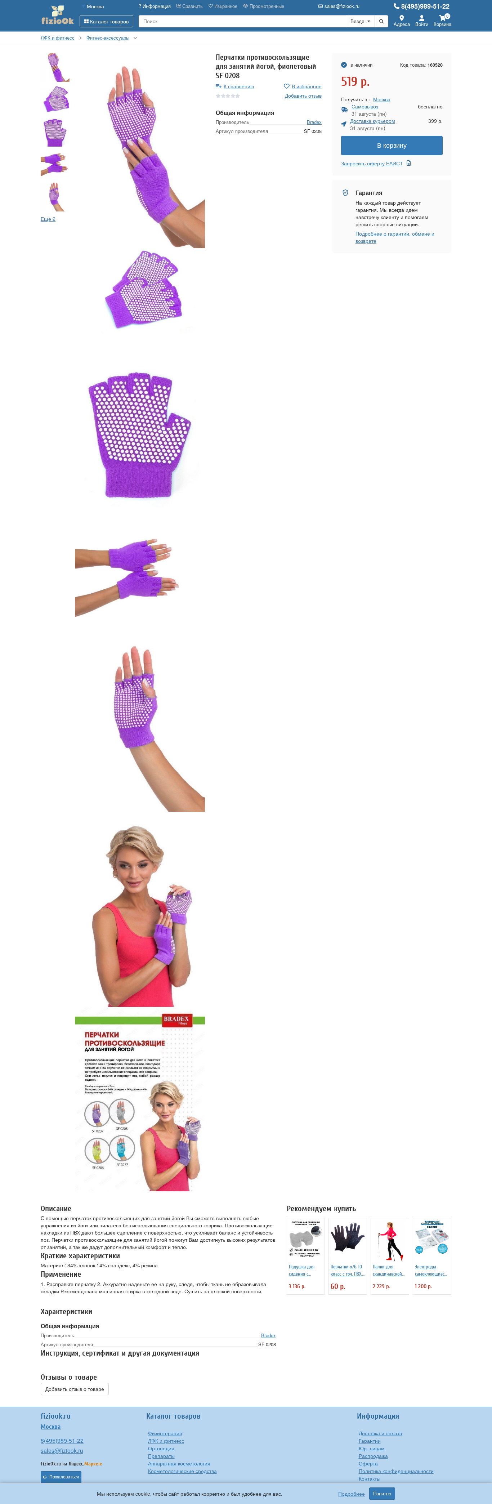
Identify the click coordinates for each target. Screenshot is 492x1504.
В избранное (307, 86)
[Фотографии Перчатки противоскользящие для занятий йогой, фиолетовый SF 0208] (140, 150)
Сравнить (192, 6)
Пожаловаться (64, 1477)
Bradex (314, 122)
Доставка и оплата (380, 1433)
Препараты (161, 1455)
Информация (156, 6)
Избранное (225, 6)
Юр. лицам (372, 1448)
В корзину (392, 145)
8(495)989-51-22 (425, 6)
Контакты (369, 1478)
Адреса (402, 24)
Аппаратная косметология (179, 1463)
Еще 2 (48, 218)
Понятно (382, 1493)
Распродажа (373, 1455)
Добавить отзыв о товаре (74, 1389)
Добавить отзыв (303, 95)
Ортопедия (161, 1448)
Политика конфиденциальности (396, 1470)
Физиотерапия (165, 1433)
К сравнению (239, 86)
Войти (421, 24)
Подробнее (351, 1493)
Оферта (368, 1463)
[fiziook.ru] (57, 15)
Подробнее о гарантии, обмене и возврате (394, 237)
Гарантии (370, 1440)
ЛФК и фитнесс (166, 1440)
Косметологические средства (182, 1470)
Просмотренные (266, 6)
